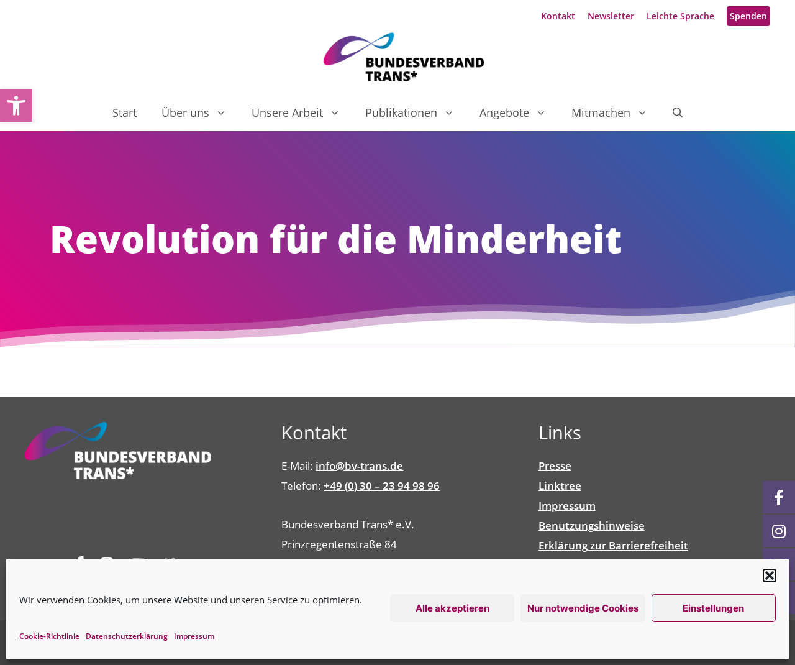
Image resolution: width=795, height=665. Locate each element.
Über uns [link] (185, 112)
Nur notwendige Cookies (582, 608)
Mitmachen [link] (600, 112)
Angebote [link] (504, 112)
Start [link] (124, 112)
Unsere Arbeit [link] (287, 112)
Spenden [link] (748, 16)
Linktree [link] (559, 486)
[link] (16, 105)
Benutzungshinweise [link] (591, 525)
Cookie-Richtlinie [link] (49, 636)
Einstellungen (713, 608)
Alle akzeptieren (452, 608)
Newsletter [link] (611, 16)
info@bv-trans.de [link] (359, 466)
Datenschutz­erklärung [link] (127, 636)
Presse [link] (554, 466)
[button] (769, 575)
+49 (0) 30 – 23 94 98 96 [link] (382, 486)
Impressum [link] (194, 636)
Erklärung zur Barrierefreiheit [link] (613, 545)
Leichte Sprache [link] (680, 16)
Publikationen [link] (401, 112)
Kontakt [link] (558, 16)
